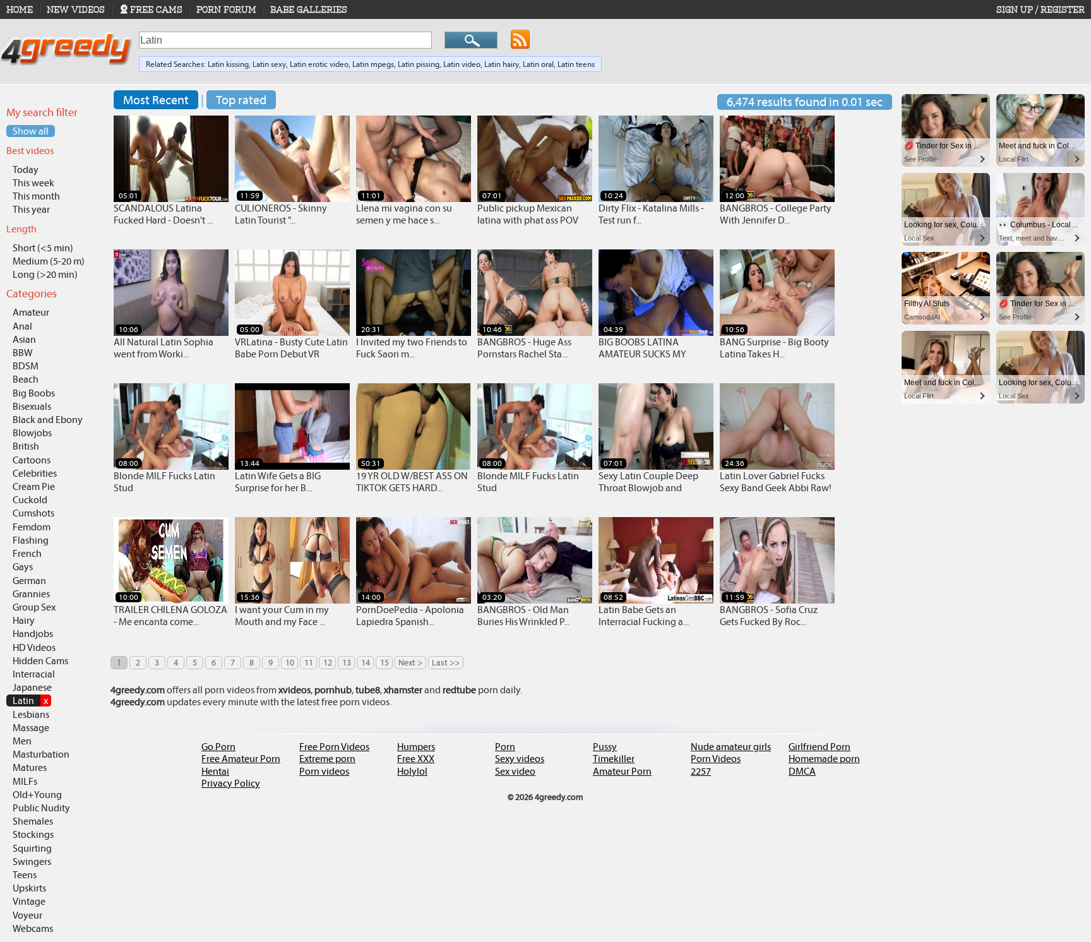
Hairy (24, 620)
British (26, 446)
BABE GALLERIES (308, 9)
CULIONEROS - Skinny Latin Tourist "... (281, 214)
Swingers (32, 861)
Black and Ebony (48, 420)
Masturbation (41, 754)
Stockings (33, 834)
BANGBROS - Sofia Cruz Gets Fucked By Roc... (769, 616)
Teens (25, 875)
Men (22, 741)
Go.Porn (218, 747)
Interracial (34, 674)
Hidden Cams (40, 661)
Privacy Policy (230, 783)
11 (308, 662)
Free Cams (156, 9)
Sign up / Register (1040, 9)
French (27, 553)
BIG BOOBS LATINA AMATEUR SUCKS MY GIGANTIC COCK (642, 354)
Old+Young (37, 795)
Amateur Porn (622, 771)
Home (19, 9)
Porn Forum (226, 9)
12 (327, 662)
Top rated (241, 99)
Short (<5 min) (43, 248)
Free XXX (415, 759)
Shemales (33, 821)
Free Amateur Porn (240, 759)
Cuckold (30, 500)
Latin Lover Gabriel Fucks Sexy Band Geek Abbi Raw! (776, 482)
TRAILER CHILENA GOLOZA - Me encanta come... (170, 616)
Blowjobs (32, 433)
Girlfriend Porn (819, 747)
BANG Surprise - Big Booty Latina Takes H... (774, 348)
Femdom (32, 527)
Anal (22, 326)
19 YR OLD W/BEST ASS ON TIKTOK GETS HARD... (412, 482)
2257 (701, 771)
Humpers (416, 747)
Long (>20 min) (45, 274)
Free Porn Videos (334, 747)
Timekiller (614, 759)
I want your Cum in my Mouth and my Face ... (282, 616)
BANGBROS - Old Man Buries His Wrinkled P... (523, 616)
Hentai (215, 771)
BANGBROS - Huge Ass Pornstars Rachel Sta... (524, 348)
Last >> (446, 662)
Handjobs (33, 634)
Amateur (31, 312)
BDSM (26, 366)
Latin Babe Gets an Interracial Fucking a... (644, 616)
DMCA (802, 771)
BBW (23, 353)
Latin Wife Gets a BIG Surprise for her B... (278, 482)
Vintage (29, 901)
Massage (31, 728)
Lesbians (31, 714)
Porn (505, 747)
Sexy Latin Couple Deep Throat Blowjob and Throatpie (648, 488)
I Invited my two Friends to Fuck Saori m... (411, 348)
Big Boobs (34, 393)
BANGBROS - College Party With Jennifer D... (776, 214)
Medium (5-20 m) (49, 261)
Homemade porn (824, 759)
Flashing (31, 540)
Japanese (32, 687)
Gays (23, 567)
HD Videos (34, 647)
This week (33, 183)
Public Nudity (41, 808)
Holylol (412, 771)
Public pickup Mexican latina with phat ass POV (527, 214)
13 (346, 662)
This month (36, 196)
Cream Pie (34, 486)
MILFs (25, 781)
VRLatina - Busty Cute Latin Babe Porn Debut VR (291, 348)
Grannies (31, 594)
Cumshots (33, 513)
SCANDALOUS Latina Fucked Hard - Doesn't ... (163, 214)
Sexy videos (519, 759)
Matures (30, 767)
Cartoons (32, 460)
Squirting (32, 848)
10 (289, 662)
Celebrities (35, 473)
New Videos (76, 9)
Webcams (33, 928)
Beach (26, 379)
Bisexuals (32, 406)
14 (365, 662)
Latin (30, 700)
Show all (31, 131)
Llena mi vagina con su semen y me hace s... (404, 214)
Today (26, 170)
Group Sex (34, 607)
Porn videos (324, 771)
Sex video (515, 771)
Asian (24, 339)
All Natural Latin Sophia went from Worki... (163, 348)
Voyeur (27, 915)
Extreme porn (327, 759)
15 (384, 662)
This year (31, 209)
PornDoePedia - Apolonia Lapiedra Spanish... (410, 616)
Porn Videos (716, 759)
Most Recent (156, 99)
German (29, 581)
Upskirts (29, 888)
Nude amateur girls (731, 747)
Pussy (605, 747)
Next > (410, 662)
